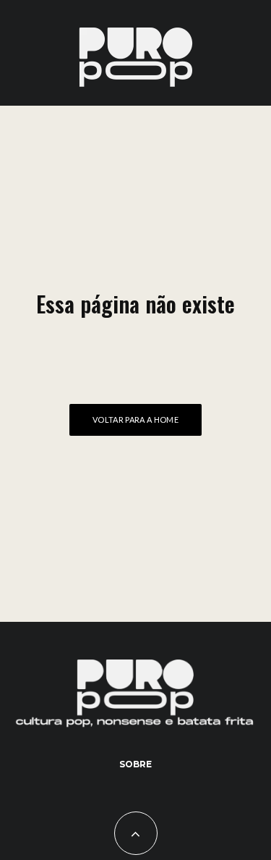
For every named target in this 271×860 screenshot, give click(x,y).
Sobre (135, 764)
